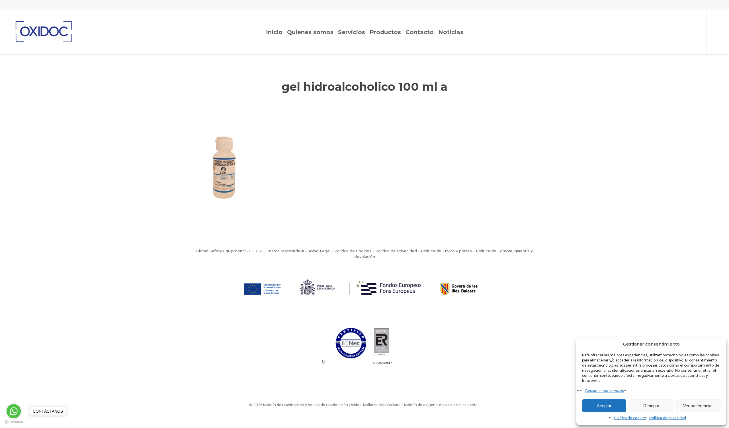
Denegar (651, 405)
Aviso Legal (319, 251)
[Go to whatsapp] (14, 411)
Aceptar (604, 405)
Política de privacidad (667, 418)
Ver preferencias (698, 405)
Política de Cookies (352, 251)
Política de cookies (630, 418)
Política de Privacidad (396, 251)
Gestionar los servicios (604, 390)
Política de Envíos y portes (446, 251)
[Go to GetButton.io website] (14, 422)
